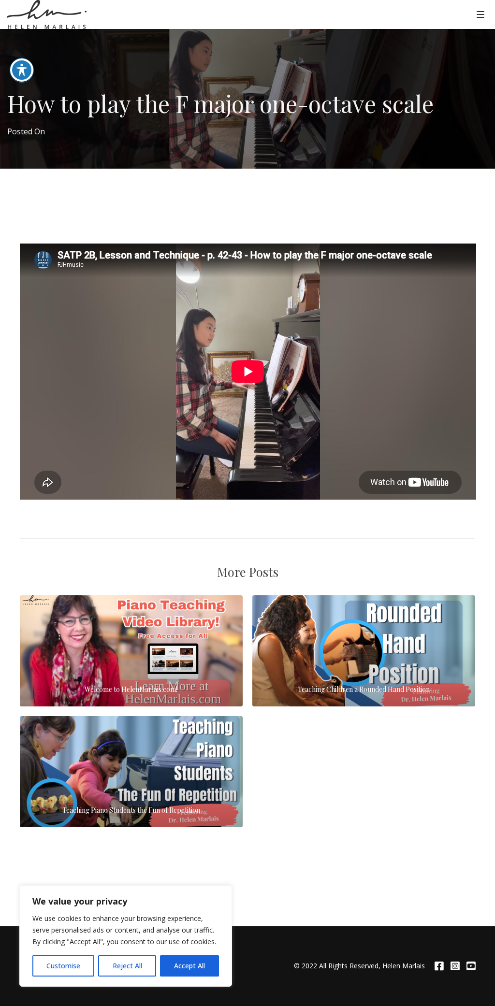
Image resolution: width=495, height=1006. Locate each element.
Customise (63, 965)
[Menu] (480, 14)
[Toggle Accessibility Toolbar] (21, 70)
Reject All (127, 965)
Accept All (189, 965)
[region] (125, 936)
